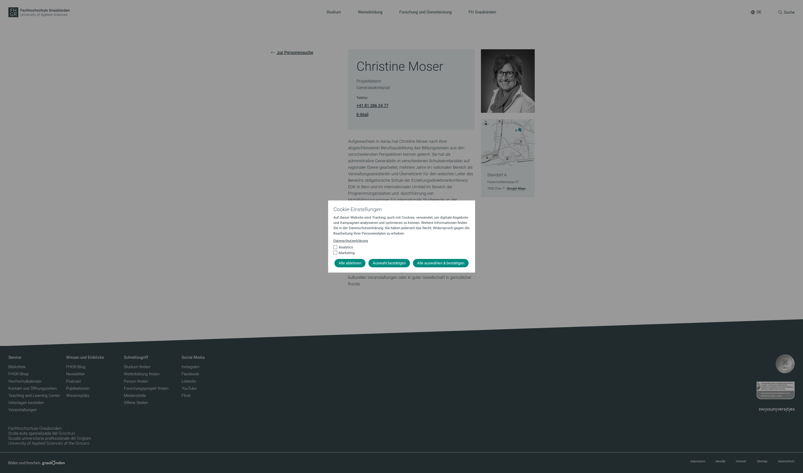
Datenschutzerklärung (350, 241)
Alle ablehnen (350, 263)
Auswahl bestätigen (389, 263)
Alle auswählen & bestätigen (440, 263)
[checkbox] (399, 247)
